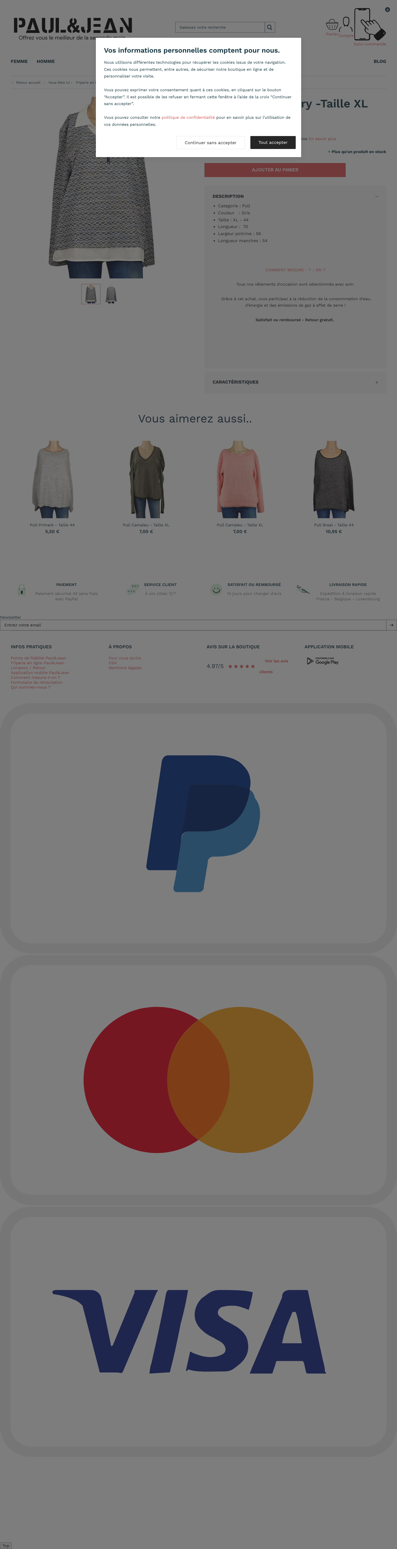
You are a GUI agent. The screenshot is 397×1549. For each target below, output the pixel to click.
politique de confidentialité (188, 117)
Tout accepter (273, 142)
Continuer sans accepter (211, 142)
